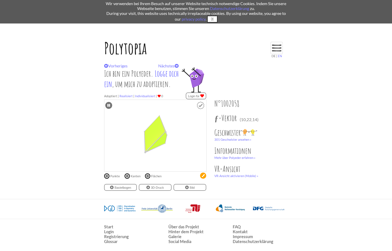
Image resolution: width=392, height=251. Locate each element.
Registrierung (116, 236)
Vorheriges (118, 65)
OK (212, 19)
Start (108, 226)
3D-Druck (157, 187)
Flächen (156, 176)
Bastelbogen (122, 187)
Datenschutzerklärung (229, 8)
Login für (194, 96)
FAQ (237, 226)
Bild (192, 187)
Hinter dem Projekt (186, 231)
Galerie (175, 236)
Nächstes (166, 65)
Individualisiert (145, 96)
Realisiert (126, 96)
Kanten (135, 176)
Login (109, 231)
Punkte (115, 176)
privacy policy (194, 19)
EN (280, 56)
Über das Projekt (183, 226)
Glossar (111, 241)
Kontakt (240, 231)
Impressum (243, 236)
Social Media (179, 241)
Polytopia (125, 48)
